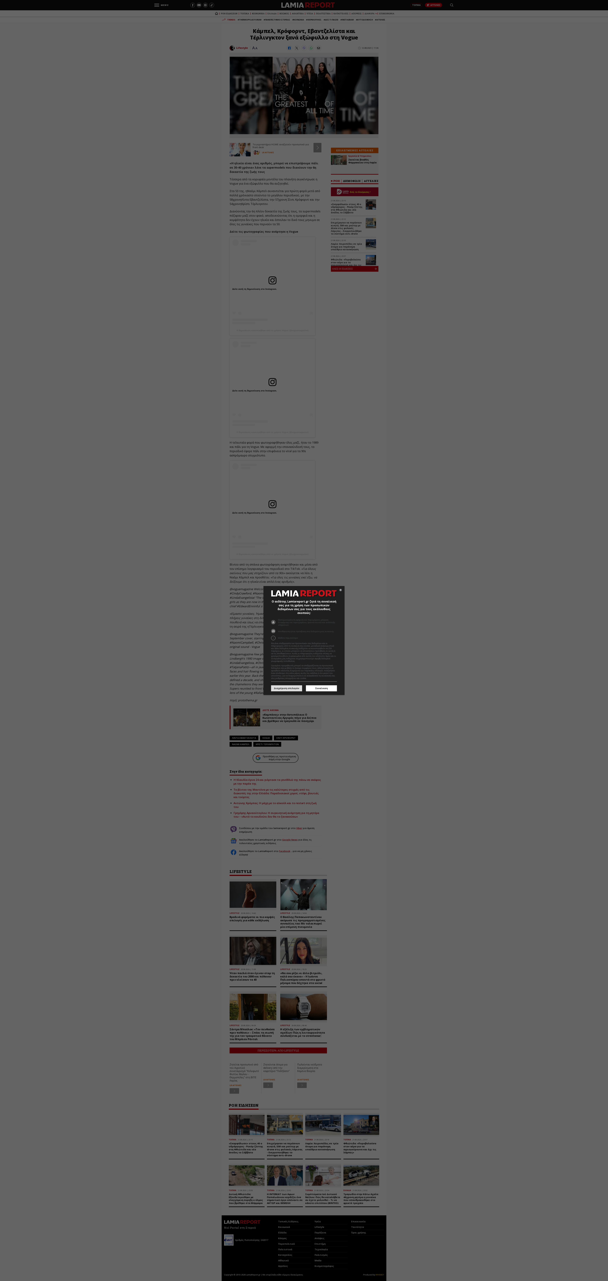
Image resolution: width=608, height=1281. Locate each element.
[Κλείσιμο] (340, 590)
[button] (304, 638)
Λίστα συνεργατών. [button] (304, 661)
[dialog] (304, 640)
